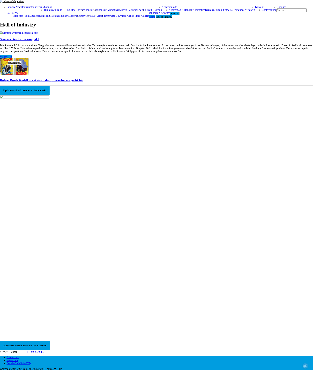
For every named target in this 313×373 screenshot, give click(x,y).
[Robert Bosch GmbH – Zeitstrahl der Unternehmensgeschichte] (14, 74)
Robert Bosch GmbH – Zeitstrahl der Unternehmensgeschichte (41, 80)
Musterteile (74, 15)
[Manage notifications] (305, 365)
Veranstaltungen (60, 15)
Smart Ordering (154, 9)
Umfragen (110, 15)
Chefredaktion (269, 9)
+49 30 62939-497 (35, 351)
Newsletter (164, 12)
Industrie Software (127, 9)
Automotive (199, 9)
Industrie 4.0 (91, 9)
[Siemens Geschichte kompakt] (19, 32)
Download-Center (125, 15)
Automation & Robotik (181, 9)
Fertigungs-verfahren (244, 9)
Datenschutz (13, 357)
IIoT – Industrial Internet (72, 9)
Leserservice (13, 12)
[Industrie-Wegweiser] (156, 1)
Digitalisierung (51, 9)
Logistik (141, 9)
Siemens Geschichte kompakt (19, 39)
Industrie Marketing (108, 9)
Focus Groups (44, 7)
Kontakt (259, 7)
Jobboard (153, 12)
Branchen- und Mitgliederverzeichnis (32, 15)
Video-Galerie (141, 15)
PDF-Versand (98, 15)
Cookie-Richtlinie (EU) (19, 363)
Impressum (12, 360)
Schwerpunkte (169, 7)
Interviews (85, 15)
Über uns (281, 7)
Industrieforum (29, 7)
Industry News (14, 7)
